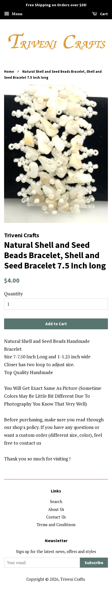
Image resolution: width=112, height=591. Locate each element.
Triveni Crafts (72, 579)
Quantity (13, 293)
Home (9, 71)
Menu (16, 13)
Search (56, 501)
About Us (56, 509)
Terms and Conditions (56, 524)
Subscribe (94, 562)
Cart (103, 13)
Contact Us (56, 517)
